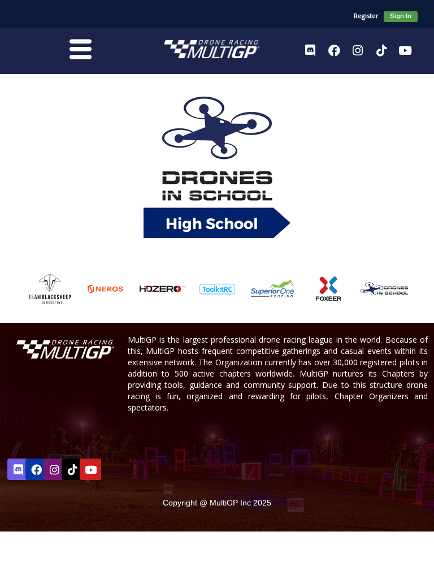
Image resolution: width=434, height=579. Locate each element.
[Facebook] (334, 50)
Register (366, 15)
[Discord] (310, 50)
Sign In (400, 16)
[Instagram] (358, 50)
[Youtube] (405, 50)
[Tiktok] (381, 50)
